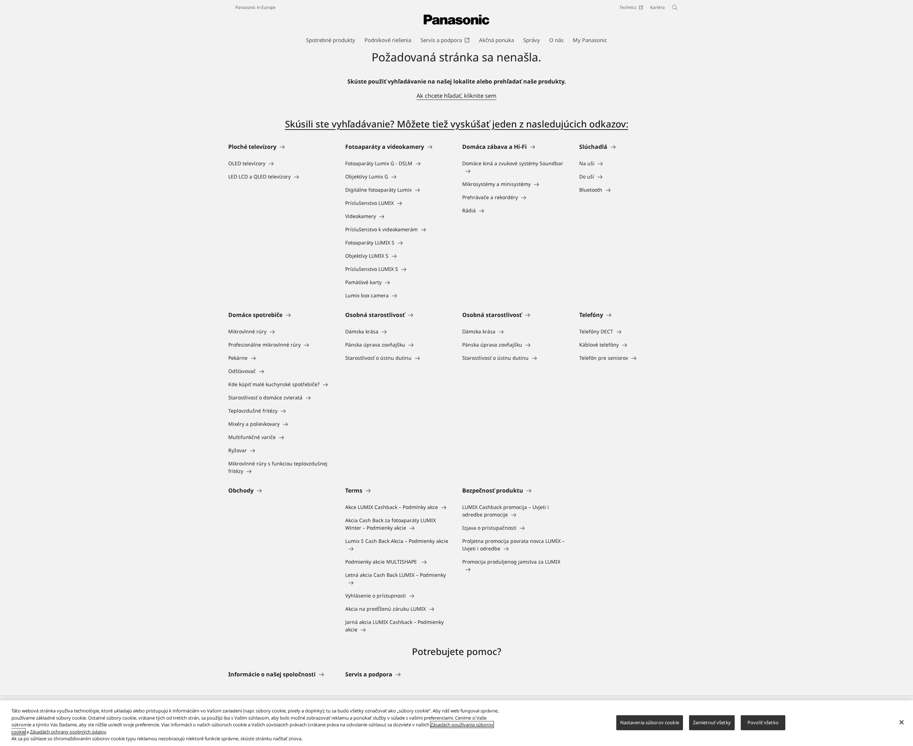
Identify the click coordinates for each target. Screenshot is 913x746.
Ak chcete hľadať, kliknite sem (456, 96)
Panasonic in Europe (255, 7)
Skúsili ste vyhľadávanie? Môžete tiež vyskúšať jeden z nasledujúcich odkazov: (456, 123)
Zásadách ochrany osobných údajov (68, 732)
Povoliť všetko (763, 722)
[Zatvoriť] (901, 722)
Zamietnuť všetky (712, 722)
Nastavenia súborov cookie (649, 722)
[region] (456, 723)
